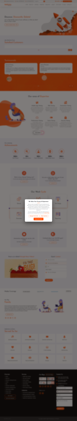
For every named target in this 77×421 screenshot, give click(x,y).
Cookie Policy (46, 213)
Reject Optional (44, 215)
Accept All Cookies (38, 219)
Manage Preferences (34, 215)
